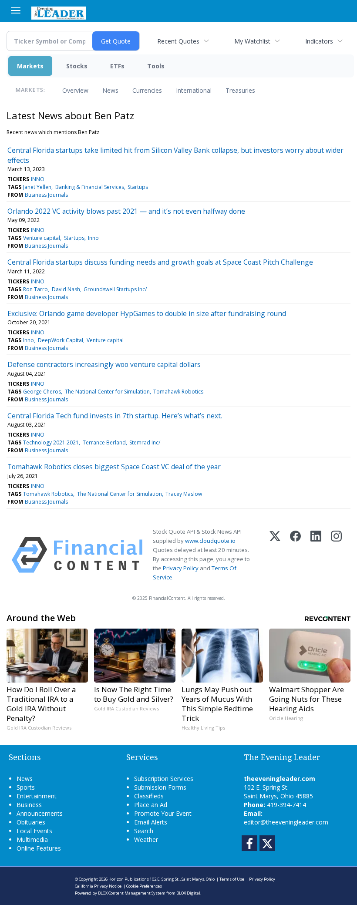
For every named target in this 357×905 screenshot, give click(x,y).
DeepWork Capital (60, 340)
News (110, 90)
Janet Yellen (37, 187)
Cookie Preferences (144, 886)
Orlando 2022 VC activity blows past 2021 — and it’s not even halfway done (126, 211)
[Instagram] (336, 554)
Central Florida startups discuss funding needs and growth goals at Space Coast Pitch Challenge (160, 262)
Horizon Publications (128, 879)
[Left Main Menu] (16, 10)
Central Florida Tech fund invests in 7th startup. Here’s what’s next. (114, 416)
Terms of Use (231, 879)
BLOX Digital (188, 893)
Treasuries (240, 90)
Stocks (77, 66)
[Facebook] (295, 554)
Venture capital (41, 238)
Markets (30, 66)
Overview (75, 90)
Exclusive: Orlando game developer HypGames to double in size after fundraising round (146, 313)
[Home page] (58, 12)
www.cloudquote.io (210, 541)
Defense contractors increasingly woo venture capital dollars (104, 364)
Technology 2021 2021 (51, 442)
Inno (93, 238)
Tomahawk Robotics (178, 391)
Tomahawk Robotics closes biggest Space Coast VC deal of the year (114, 466)
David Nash (66, 289)
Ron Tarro (35, 289)
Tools (156, 66)
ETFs (117, 66)
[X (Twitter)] (275, 554)
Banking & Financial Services (89, 187)
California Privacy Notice (98, 886)
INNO (37, 179)
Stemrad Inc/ (144, 442)
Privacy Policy (181, 568)
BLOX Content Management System (131, 893)
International (194, 90)
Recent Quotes (178, 41)
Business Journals (46, 194)
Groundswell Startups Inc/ (115, 289)
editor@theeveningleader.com (286, 822)
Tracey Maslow (183, 494)
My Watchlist (252, 41)
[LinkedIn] (316, 554)
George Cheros (42, 391)
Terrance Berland (104, 442)
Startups (138, 187)
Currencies (147, 90)
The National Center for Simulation (107, 391)
